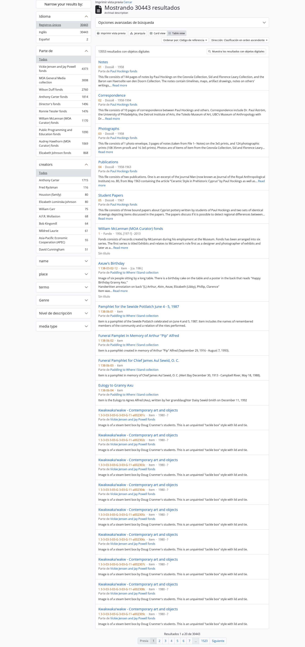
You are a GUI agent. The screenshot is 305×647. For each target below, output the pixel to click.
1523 (204, 641)
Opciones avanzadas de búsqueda (126, 22)
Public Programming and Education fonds (63, 132)
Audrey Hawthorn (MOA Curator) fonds (63, 143)
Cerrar (128, 2)
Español (63, 40)
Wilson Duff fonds (63, 90)
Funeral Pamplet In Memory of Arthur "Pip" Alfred (138, 336)
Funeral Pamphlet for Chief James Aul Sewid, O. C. (138, 360)
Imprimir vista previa (112, 33)
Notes (103, 62)
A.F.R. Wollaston (63, 217)
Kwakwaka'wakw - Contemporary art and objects (138, 410)
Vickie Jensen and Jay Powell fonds (63, 69)
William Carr (63, 210)
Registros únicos (63, 26)
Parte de (46, 50)
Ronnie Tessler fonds (63, 112)
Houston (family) (63, 195)
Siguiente (218, 641)
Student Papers (110, 195)
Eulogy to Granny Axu (115, 385)
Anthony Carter (63, 181)
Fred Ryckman (63, 188)
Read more (119, 85)
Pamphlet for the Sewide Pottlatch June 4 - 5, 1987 (138, 306)
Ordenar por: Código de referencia (184, 40)
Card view (159, 33)
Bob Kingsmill (63, 224)
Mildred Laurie (63, 231)
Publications (108, 162)
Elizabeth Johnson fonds (63, 153)
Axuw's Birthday (111, 263)
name (43, 261)
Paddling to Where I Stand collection (134, 272)
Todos (43, 59)
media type (48, 326)
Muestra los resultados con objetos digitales (237, 51)
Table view (178, 33)
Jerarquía (139, 33)
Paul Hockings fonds (123, 71)
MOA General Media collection (63, 80)
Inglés (63, 33)
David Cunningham (63, 250)
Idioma (44, 16)
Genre (44, 300)
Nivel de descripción (55, 313)
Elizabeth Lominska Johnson (63, 203)
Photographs (108, 129)
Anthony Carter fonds (63, 97)
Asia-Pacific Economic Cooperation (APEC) (63, 240)
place (43, 274)
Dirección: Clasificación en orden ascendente (238, 40)
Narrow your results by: (63, 4)
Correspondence (111, 95)
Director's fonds (63, 105)
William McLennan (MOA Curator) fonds (63, 121)
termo (44, 287)
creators (46, 164)
